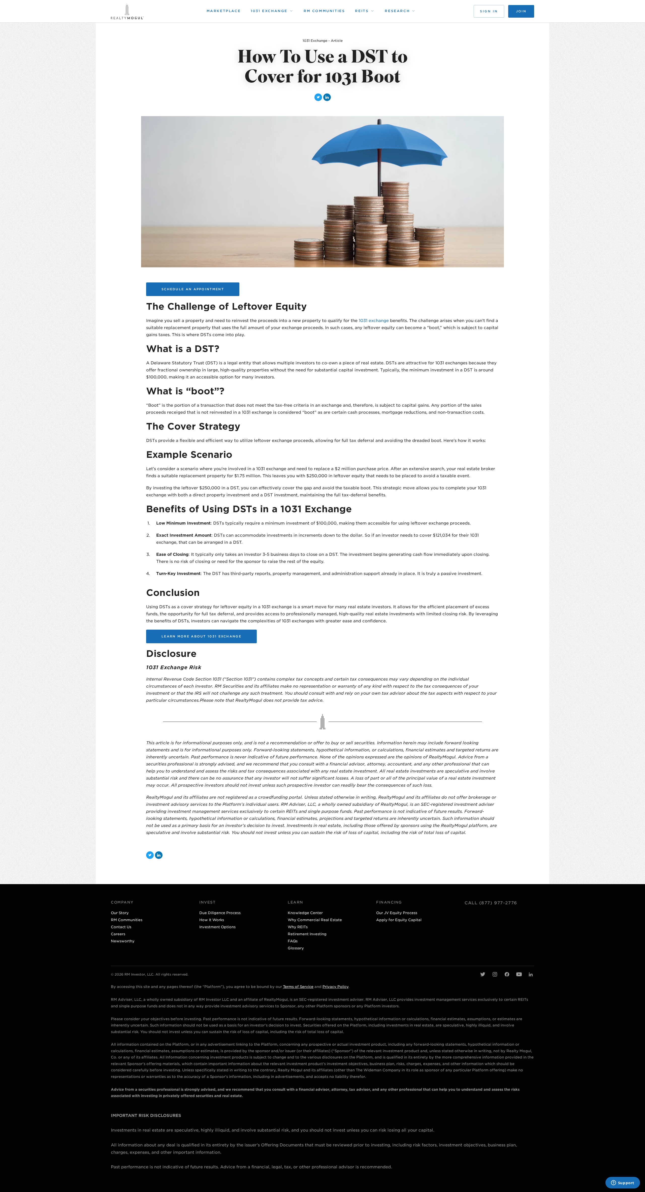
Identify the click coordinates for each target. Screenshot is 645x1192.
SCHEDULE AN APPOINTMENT (193, 289)
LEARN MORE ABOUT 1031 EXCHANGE (201, 636)
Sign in (489, 11)
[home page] (127, 11)
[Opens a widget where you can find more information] (622, 1183)
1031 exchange (374, 320)
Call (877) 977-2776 (491, 902)
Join (521, 11)
